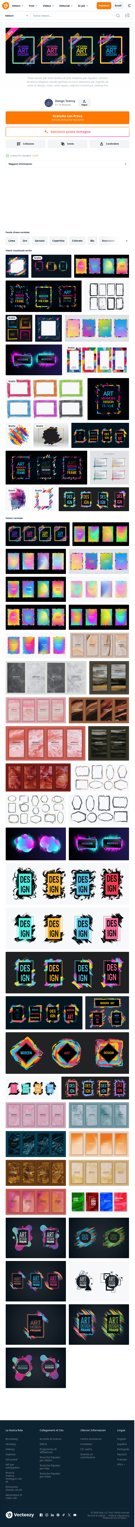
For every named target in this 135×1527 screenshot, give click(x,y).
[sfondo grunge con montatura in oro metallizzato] (51, 434)
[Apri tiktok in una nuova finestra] (63, 1514)
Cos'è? (35, 155)
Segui (84, 104)
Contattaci (86, 1443)
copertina (58, 239)
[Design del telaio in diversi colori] (45, 398)
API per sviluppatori (13, 1465)
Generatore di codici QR (14, 1495)
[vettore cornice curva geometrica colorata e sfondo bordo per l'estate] (97, 358)
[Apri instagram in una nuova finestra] (46, 1514)
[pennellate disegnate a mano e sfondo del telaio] (17, 498)
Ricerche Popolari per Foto (50, 1466)
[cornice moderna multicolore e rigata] (44, 498)
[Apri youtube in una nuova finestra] (74, 1514)
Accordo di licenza (50, 1438)
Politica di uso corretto (112, 1516)
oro (25, 239)
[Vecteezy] (5, 5)
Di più (81, 5)
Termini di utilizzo (94, 1514)
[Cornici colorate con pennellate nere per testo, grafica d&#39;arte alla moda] (67, 883)
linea (11, 239)
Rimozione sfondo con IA (14, 1487)
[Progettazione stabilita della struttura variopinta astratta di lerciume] (19, 327)
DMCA (43, 1443)
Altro (117, 1463)
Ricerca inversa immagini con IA (14, 1476)
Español (119, 1443)
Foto (31, 5)
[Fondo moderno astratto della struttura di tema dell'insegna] (17, 265)
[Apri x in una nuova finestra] (69, 1514)
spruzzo (40, 239)
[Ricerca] (118, 15)
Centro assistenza (90, 1438)
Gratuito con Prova (68, 117)
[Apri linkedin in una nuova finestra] (52, 1514)
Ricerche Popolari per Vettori (50, 1458)
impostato (108, 239)
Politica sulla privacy (116, 1514)
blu (92, 239)
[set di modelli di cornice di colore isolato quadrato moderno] (109, 466)
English (119, 1438)
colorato (77, 239)
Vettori (16, 5)
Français (119, 1458)
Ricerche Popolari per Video (50, 1474)
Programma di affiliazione (48, 1450)
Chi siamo (86, 1448)
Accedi (118, 5)
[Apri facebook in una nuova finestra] (41, 1514)
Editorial (64, 5)
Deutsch (119, 1453)
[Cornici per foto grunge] (106, 295)
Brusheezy (12, 1438)
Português (121, 1448)
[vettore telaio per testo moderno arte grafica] (36, 1237)
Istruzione (12, 1458)
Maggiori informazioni (20, 162)
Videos (47, 5)
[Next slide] (121, 239)
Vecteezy (11, 1443)
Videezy (10, 1448)
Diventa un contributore (87, 1455)
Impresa (10, 1453)
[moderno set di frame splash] (51, 265)
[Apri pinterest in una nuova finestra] (58, 1514)
